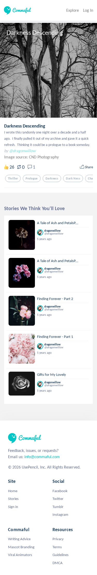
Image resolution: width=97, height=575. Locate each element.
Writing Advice (19, 539)
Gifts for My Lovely (51, 374)
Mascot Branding (21, 547)
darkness (52, 178)
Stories (13, 498)
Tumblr (58, 506)
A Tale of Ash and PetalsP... (57, 222)
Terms (57, 547)
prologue (32, 178)
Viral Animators (20, 554)
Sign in (13, 506)
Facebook (60, 491)
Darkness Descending (24, 126)
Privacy (58, 539)
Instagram (60, 514)
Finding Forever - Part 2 (55, 298)
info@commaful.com (42, 456)
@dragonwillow (22, 150)
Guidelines (61, 554)
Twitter (58, 498)
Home (12, 491)
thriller (13, 178)
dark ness (73, 178)
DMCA (58, 562)
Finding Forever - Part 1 (55, 336)
